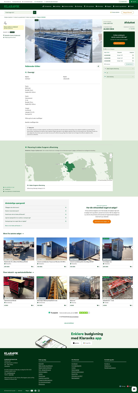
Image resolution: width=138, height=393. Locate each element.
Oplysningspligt (75, 370)
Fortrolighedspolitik (76, 365)
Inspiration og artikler (44, 378)
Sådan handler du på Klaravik (46, 365)
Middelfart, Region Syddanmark (12, 35)
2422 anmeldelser (74, 316)
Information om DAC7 (77, 376)
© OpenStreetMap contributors (105, 180)
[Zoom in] (111, 154)
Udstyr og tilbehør (31, 17)
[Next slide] (94, 41)
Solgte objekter (115, 12)
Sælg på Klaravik (118, 43)
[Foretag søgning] (34, 12)
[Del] (98, 66)
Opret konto (124, 1)
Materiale (20, 390)
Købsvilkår (41, 363)
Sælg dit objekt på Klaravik (45, 367)
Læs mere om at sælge (101, 221)
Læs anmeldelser (69, 323)
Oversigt (7, 189)
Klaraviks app (42, 376)
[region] (69, 167)
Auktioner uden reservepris (52, 1)
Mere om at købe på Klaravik (12, 225)
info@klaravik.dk (11, 373)
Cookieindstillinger (28, 1)
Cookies (74, 367)
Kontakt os (8, 1)
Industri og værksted (19, 17)
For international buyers (44, 382)
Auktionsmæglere (43, 372)
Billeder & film (9, 187)
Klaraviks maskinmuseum (78, 372)
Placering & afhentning (12, 191)
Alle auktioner (39, 1)
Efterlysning (42, 384)
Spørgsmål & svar (17, 1)
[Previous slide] (33, 41)
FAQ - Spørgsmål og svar (45, 370)
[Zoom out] (111, 157)
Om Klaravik (74, 363)
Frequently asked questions (45, 380)
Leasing (40, 374)
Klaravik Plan (75, 374)
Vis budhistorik (129, 64)
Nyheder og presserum (110, 367)
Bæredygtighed (75, 378)
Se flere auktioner (8, 28)
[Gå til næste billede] (132, 247)
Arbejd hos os (107, 365)
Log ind (134, 1)
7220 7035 (11, 374)
